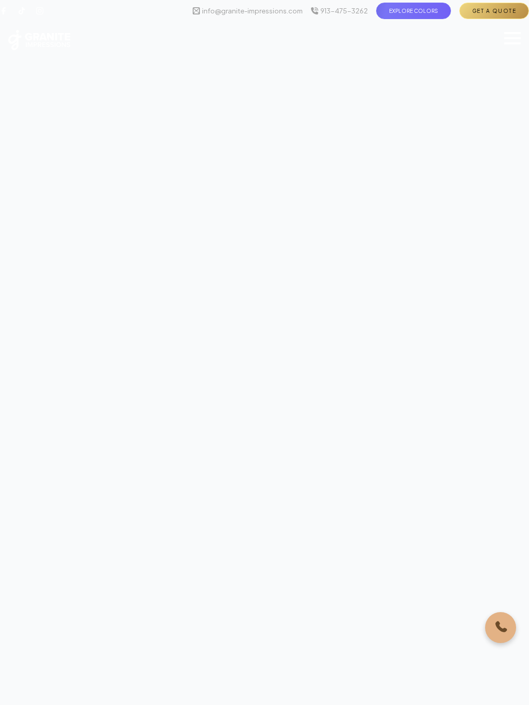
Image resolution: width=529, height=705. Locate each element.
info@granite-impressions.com (252, 11)
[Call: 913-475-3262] (500, 627)
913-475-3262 (344, 11)
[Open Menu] (512, 38)
